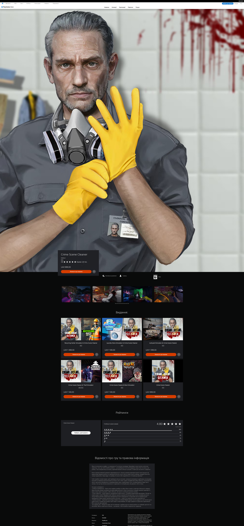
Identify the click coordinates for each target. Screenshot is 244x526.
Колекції (114, 7)
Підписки (130, 7)
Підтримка (55, 3)
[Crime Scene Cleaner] (76, 294)
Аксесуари (37, 3)
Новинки (106, 7)
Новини (46, 3)
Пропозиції (122, 7)
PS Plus (28, 3)
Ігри (21, 3)
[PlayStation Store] (8, 7)
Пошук (137, 7)
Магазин (8, 3)
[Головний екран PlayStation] (2, 3)
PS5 (15, 3)
